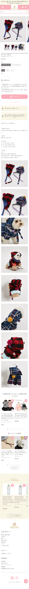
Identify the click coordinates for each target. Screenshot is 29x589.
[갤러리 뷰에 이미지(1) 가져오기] (7, 47)
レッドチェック (16, 64)
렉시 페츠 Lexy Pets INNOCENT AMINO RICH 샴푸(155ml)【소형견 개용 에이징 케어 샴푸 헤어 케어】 (20, 499)
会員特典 (3, 542)
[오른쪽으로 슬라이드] (27, 47)
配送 (2, 538)
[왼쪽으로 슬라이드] (1, 47)
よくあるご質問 (5, 545)
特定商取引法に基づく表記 (7, 568)
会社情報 (3, 561)
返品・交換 (3, 540)
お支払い (3, 536)
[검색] (26, 11)
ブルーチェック (6, 64)
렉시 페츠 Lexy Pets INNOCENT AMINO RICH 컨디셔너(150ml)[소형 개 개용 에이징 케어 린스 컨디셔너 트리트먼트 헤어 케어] (8, 500)
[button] (2, 7)
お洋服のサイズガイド (6, 553)
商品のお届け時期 (5, 534)
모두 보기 (14, 467)
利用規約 (3, 566)
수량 (2, 73)
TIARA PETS (17, 582)
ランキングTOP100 (14, 515)
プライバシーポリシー (6, 565)
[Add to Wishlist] (12, 401)
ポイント (3, 543)
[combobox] (14, 11)
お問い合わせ (4, 563)
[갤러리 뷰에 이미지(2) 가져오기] (14, 47)
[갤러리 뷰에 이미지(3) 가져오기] (22, 47)
